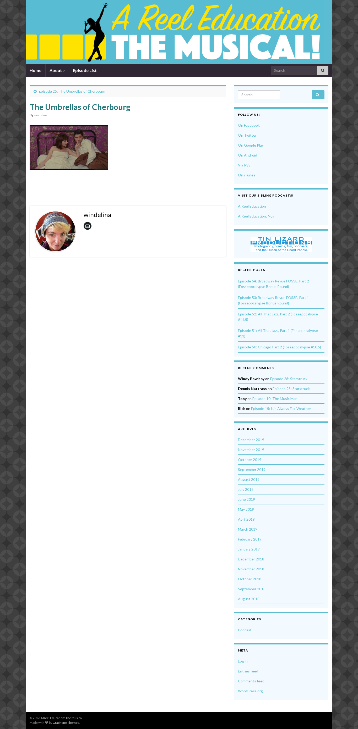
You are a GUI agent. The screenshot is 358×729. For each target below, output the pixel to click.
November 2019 (251, 449)
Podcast (245, 630)
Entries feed (248, 671)
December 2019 (251, 439)
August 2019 (248, 479)
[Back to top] (346, 717)
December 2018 (251, 559)
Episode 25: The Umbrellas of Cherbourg (72, 91)
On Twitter (247, 135)
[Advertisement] (128, 184)
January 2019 (249, 549)
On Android (247, 155)
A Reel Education (252, 206)
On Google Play (251, 145)
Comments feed (251, 681)
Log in (243, 661)
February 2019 (250, 539)
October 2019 (249, 459)
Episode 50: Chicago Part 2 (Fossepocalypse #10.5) (279, 347)
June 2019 (246, 499)
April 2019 (246, 519)
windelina (40, 115)
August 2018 (248, 599)
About (56, 70)
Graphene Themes (66, 723)
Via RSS (244, 165)
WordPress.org (250, 691)
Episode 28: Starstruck (288, 378)
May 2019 (246, 509)
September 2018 (251, 589)
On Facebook (249, 125)
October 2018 (249, 579)
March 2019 (247, 529)
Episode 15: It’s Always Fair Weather (281, 408)
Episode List (85, 70)
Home (35, 70)
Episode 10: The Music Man (274, 398)
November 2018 (251, 569)
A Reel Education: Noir (256, 216)
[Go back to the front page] (175, 32)
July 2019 (245, 489)
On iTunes (246, 175)
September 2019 (251, 469)
